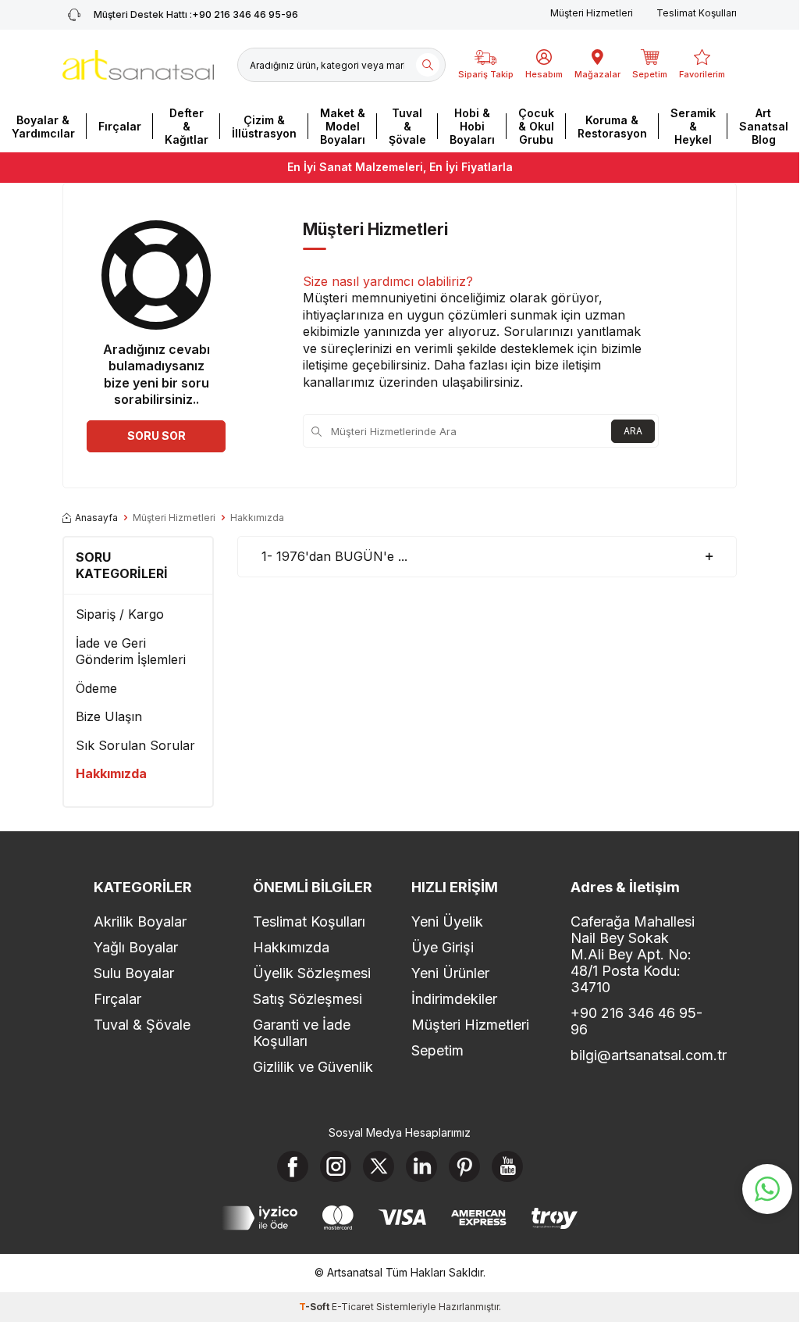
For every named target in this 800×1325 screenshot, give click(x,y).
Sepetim (437, 1050)
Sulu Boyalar (134, 973)
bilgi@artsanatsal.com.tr (638, 1055)
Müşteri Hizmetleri (591, 13)
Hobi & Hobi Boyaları (472, 126)
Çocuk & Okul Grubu (536, 126)
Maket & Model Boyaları (342, 126)
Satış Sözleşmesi (307, 999)
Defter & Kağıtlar (186, 126)
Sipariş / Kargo (120, 614)
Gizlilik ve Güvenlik (313, 1067)
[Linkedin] (421, 1166)
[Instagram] (335, 1166)
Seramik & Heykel (693, 126)
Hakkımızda (111, 773)
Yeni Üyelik (447, 921)
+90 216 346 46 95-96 (196, 14)
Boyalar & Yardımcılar (43, 126)
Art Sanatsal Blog (763, 126)
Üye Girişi (442, 947)
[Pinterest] (464, 1166)
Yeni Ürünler (450, 973)
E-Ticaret (353, 1306)
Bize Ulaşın (109, 716)
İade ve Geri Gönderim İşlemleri (131, 651)
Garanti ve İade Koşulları (301, 1032)
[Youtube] (507, 1166)
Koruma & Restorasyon (612, 126)
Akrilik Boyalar (140, 921)
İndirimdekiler (454, 999)
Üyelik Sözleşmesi (312, 973)
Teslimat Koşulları (696, 13)
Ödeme (96, 688)
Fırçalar (119, 126)
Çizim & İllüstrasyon (264, 126)
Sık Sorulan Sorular (135, 745)
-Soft (315, 1306)
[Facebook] (292, 1166)
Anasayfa (96, 517)
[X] (378, 1166)
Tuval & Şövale (407, 126)
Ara (633, 431)
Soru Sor (156, 435)
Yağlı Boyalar (136, 947)
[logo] (138, 64)
